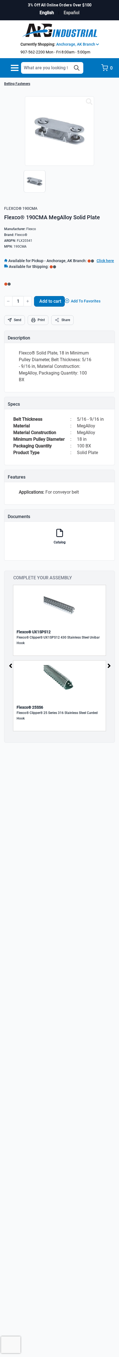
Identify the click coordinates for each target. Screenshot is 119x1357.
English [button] (47, 12)
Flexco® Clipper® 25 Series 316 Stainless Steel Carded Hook (57, 715)
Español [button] (71, 12)
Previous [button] (10, 666)
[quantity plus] (28, 301)
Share (65, 320)
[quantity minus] (8, 301)
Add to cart (50, 301)
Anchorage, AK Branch (76, 44)
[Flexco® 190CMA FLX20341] (89, 102)
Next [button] (109, 666)
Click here (105, 260)
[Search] (76, 68)
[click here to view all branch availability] (53, 266)
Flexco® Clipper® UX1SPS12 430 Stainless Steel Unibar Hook (58, 640)
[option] (33, 184)
